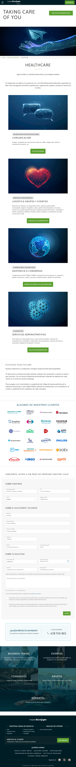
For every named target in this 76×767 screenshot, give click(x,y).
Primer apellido (10, 521)
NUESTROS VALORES (41, 750)
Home (4, 57)
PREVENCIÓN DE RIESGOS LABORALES (28, 753)
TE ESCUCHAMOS (38, 151)
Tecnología (26, 733)
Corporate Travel (11, 731)
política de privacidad (36, 593)
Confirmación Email (44, 545)
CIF (41, 489)
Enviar (67, 613)
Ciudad (8, 567)
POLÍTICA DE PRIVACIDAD (52, 753)
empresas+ (9, 733)
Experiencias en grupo (29, 731)
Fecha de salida (43, 559)
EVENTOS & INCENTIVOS (14, 57)
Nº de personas (10, 559)
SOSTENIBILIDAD (56, 750)
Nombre (8, 513)
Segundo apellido (11, 529)
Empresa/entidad (10, 489)
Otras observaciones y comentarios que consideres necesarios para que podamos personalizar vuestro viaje (35, 574)
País (8, 497)
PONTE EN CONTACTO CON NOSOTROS (38, 284)
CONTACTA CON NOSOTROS (38, 221)
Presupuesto (43, 567)
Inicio (8, 729)
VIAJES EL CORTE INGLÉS (23, 750)
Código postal (43, 497)
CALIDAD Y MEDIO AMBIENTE (38, 756)
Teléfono (9, 537)
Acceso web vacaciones (46, 729)
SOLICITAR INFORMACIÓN (61, 13)
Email (8, 545)
